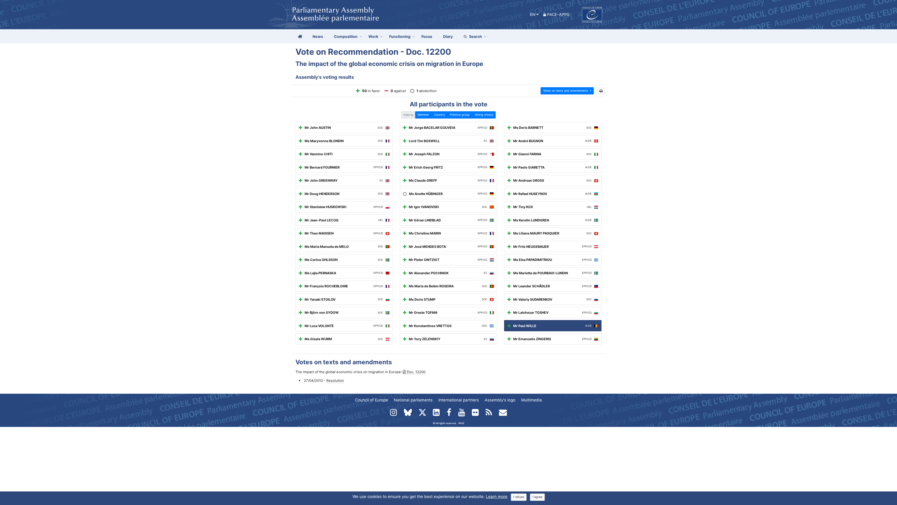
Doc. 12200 (416, 372)
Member (423, 114)
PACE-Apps (558, 14)
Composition (345, 36)
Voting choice (484, 114)
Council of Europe (371, 400)
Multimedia (531, 400)
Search (475, 36)
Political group (460, 114)
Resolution (335, 380)
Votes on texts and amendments (566, 90)
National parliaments (413, 400)
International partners (458, 400)
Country (439, 114)
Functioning (399, 36)
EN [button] (532, 14)
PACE (461, 423)
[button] (601, 91)
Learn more (496, 496)
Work (373, 36)
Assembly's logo (500, 400)
